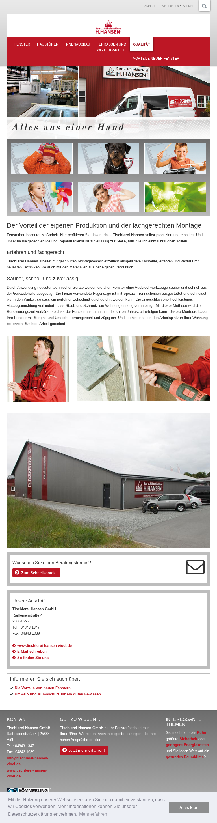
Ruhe (201, 733)
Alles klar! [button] (189, 807)
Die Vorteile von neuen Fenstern (43, 688)
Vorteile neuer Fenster (156, 59)
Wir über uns (170, 5)
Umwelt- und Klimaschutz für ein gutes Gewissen (58, 694)
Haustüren (47, 44)
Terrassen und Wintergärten (111, 47)
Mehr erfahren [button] (93, 814)
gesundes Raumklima (185, 757)
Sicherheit (188, 739)
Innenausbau (77, 44)
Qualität (141, 44)
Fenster (22, 44)
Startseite (150, 5)
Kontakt (188, 5)
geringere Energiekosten (187, 745)
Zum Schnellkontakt (39, 572)
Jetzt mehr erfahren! (86, 750)
